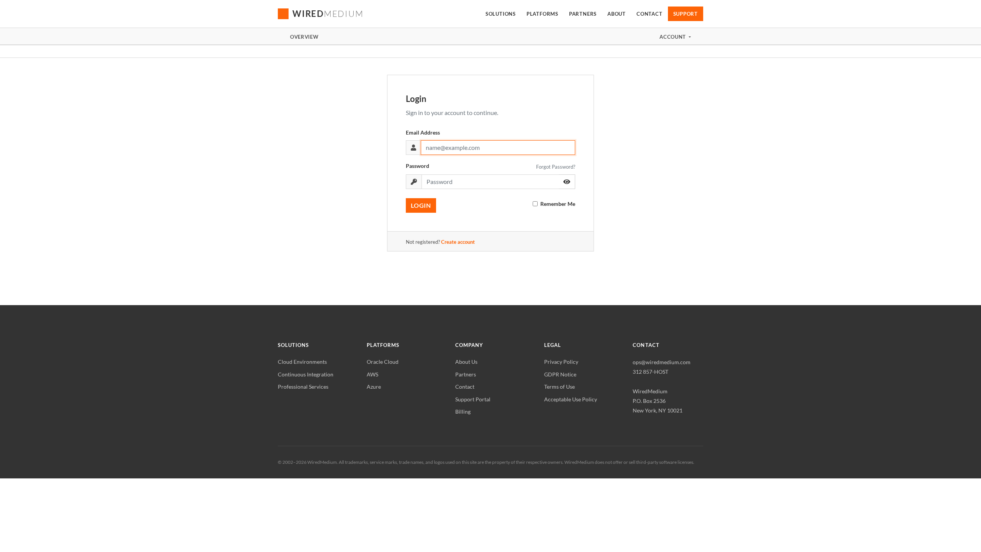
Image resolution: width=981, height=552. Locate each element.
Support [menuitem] (685, 14)
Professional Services (303, 386)
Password (417, 166)
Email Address (423, 132)
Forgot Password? (555, 167)
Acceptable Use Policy (570, 399)
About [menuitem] (616, 14)
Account (673, 37)
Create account (458, 242)
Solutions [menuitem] (501, 14)
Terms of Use (559, 386)
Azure (374, 386)
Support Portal (472, 399)
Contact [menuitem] (649, 14)
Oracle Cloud (383, 361)
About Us (466, 361)
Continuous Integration (305, 374)
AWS (372, 374)
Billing (463, 411)
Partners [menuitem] (583, 14)
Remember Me (557, 203)
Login (421, 205)
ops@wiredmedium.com (662, 362)
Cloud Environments (302, 361)
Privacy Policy (561, 361)
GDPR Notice (560, 374)
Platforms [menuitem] (542, 14)
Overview (304, 37)
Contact (464, 386)
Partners (465, 374)
